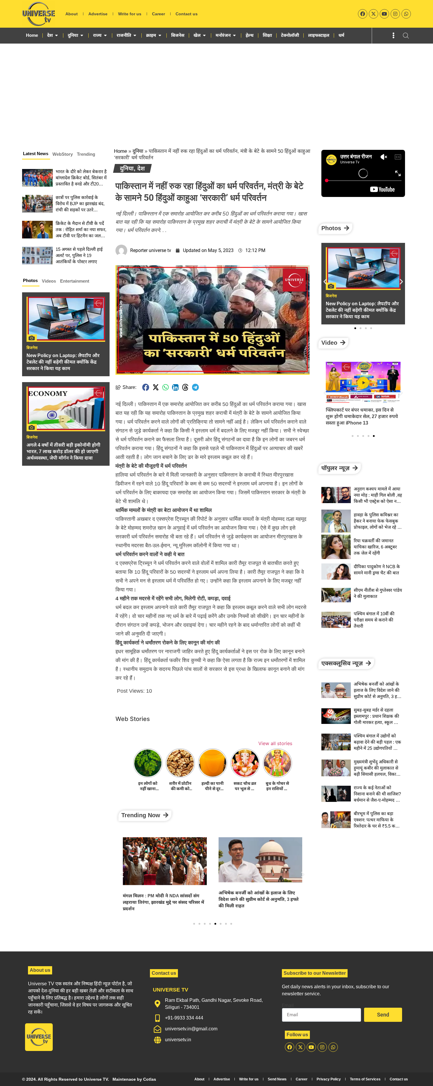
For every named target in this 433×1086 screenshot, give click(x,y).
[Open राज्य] (105, 35)
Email (288, 1005)
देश (141, 168)
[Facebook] (362, 14)
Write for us (129, 13)
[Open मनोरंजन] (234, 35)
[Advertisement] (216, 88)
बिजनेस (32, 347)
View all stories (275, 743)
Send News (277, 1079)
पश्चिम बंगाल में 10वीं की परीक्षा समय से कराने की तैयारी (374, 620)
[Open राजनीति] (135, 35)
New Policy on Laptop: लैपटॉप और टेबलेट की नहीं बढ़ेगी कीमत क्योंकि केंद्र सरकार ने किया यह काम (63, 362)
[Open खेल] (204, 35)
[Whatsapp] (406, 14)
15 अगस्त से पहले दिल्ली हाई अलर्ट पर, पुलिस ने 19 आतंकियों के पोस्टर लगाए (79, 255)
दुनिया (138, 151)
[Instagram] (395, 14)
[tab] (36, 155)
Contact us (187, 13)
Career (158, 13)
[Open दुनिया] (82, 35)
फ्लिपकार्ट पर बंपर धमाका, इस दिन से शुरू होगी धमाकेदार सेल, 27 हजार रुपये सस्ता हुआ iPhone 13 (362, 416)
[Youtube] (384, 14)
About (71, 13)
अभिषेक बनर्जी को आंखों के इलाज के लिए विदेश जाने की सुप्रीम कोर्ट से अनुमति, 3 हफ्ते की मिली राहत (259, 899)
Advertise (98, 13)
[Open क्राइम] (160, 35)
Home (120, 151)
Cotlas (149, 1079)
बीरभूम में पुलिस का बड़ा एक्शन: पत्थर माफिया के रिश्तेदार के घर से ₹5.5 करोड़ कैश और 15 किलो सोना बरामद (377, 826)
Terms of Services (365, 1079)
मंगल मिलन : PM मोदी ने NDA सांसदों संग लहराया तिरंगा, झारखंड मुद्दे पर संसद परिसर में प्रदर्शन (163, 902)
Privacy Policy (329, 1079)
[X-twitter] (373, 14)
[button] (145, 387)
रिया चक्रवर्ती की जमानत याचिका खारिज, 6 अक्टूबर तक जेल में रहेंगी (375, 547)
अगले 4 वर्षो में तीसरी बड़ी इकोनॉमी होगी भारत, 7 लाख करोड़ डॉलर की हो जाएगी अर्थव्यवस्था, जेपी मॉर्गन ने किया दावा (63, 451)
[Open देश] (56, 35)
